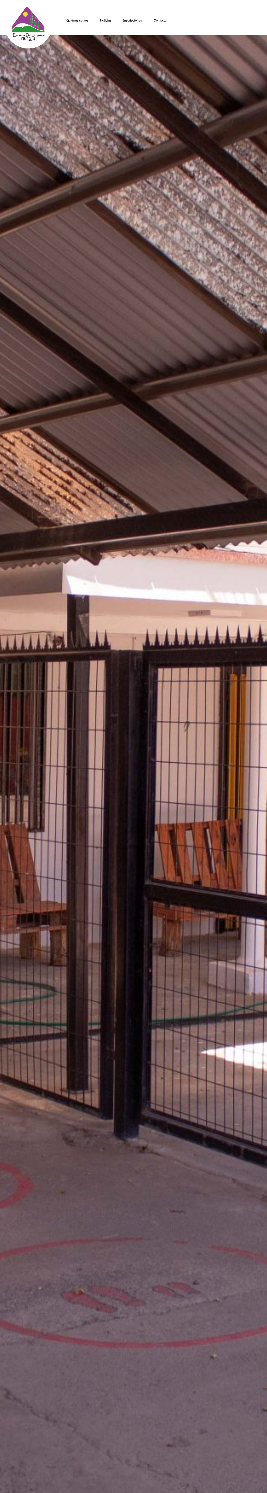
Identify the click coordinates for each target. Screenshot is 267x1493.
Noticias (105, 21)
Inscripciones (132, 21)
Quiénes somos (77, 21)
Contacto (160, 21)
